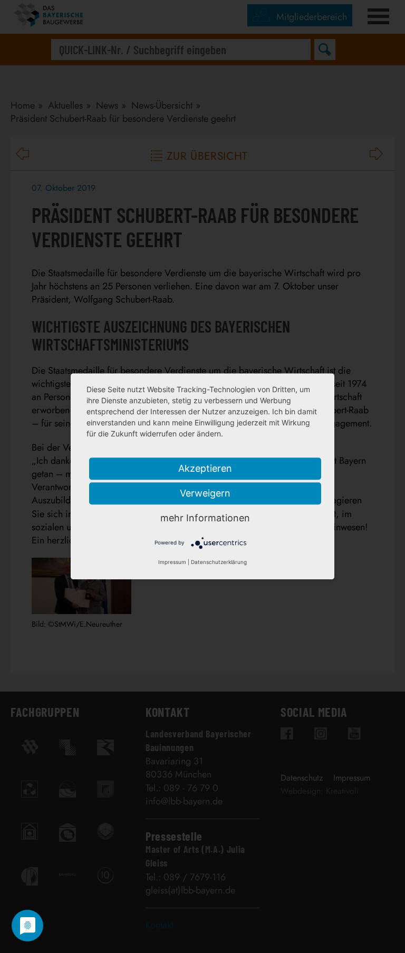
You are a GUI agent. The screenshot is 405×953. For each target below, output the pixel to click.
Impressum (172, 562)
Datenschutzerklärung (219, 562)
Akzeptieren (205, 468)
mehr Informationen (205, 517)
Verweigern (205, 493)
